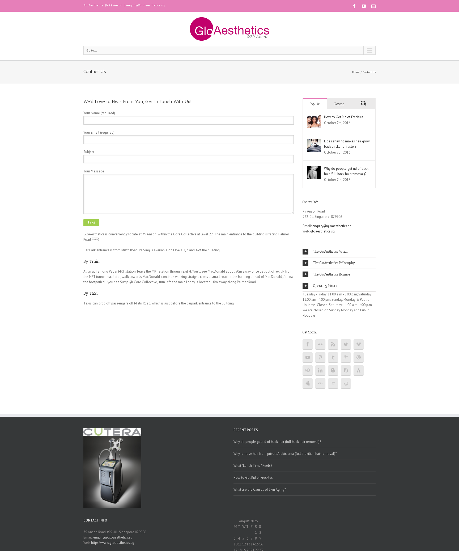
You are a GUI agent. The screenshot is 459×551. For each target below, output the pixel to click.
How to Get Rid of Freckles (343, 117)
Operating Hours (325, 286)
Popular (315, 104)
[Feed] (333, 344)
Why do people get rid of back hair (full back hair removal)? (277, 441)
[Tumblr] (333, 357)
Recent (339, 104)
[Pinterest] (320, 357)
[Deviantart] (320, 383)
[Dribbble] (359, 357)
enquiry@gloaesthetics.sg (145, 5)
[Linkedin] (320, 370)
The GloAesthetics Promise (331, 274)
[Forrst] (359, 370)
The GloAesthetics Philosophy (334, 263)
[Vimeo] (359, 344)
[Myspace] (308, 383)
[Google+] (346, 357)
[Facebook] (354, 6)
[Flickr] (320, 344)
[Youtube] (364, 6)
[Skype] (346, 370)
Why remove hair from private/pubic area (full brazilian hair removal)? (285, 453)
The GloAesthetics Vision (330, 251)
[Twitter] (346, 344)
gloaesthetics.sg (322, 231)
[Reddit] (346, 383)
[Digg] (308, 370)
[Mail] (373, 6)
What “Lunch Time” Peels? (252, 465)
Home (355, 72)
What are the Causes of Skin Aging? (259, 489)
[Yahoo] (333, 383)
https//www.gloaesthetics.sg (112, 542)
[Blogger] (333, 370)
